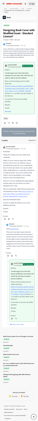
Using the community (9, 409)
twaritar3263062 (12, 65)
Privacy (25, 409)
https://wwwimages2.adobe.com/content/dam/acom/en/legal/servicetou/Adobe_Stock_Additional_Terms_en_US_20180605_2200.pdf (19, 88)
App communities (14, 8)
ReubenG (8, 43)
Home (5, 8)
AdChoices (8, 418)
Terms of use (19, 409)
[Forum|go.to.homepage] (14, 3)
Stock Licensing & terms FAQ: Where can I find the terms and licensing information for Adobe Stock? (18, 193)
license (6, 118)
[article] (19, 183)
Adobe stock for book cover (11, 354)
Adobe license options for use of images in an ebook (18, 336)
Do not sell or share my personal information (15, 415)
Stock (22, 8)
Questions (29, 8)
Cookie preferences (8, 412)
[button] (3, 4)
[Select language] (25, 3)
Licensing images (8, 345)
